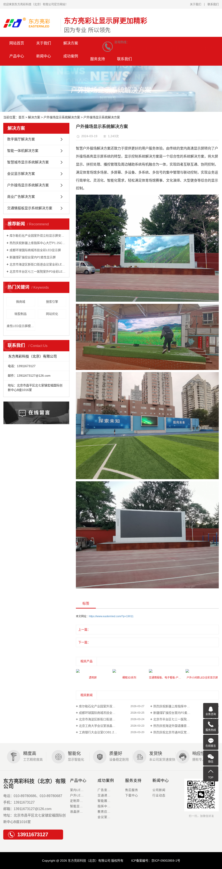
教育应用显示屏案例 (111, 811)
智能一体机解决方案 (22, 151)
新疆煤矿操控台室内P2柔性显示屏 (33, 257)
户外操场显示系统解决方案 (62, 117)
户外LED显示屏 (81, 795)
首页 (21, 117)
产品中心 (78, 781)
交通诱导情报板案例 (111, 795)
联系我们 (213, 4)
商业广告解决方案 (21, 197)
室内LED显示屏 (81, 790)
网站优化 (52, 314)
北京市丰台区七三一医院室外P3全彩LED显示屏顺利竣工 (38, 271)
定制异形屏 (78, 800)
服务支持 (97, 59)
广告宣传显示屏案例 (111, 790)
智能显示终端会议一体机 (84, 806)
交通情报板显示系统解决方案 (29, 208)
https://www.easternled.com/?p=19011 (111, 616)
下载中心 (131, 795)
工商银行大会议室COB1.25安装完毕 (103, 732)
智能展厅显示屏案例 (111, 800)
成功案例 (106, 781)
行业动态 (158, 795)
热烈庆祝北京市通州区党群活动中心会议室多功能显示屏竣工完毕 (186, 732)
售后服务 (131, 790)
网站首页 (16, 43)
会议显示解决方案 (21, 174)
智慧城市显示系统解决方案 (28, 162)
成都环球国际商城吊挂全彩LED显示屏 (35, 250)
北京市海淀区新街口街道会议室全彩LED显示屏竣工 (38, 264)
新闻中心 (160, 781)
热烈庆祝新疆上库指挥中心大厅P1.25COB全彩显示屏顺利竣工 (38, 243)
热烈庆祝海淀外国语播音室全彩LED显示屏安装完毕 (186, 725)
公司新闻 (158, 790)
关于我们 (195, 4)
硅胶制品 (21, 314)
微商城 (20, 301)
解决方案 (70, 43)
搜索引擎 (52, 301)
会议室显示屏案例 (111, 817)
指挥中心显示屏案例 (111, 806)
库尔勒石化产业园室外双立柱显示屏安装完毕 (38, 235)
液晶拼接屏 (78, 811)
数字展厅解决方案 (21, 139)
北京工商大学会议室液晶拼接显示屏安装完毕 (109, 725)
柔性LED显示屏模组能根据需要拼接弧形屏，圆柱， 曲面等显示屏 (21, 326)
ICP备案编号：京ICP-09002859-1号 (155, 860)
